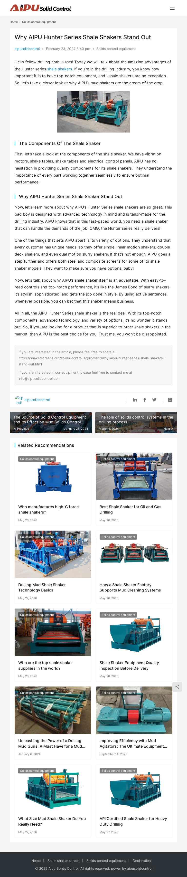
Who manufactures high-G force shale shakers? (48, 509)
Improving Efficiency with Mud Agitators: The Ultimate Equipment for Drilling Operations (132, 743)
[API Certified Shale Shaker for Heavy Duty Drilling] (134, 788)
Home (14, 22)
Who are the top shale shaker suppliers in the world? (45, 665)
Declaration (142, 860)
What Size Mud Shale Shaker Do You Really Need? (52, 821)
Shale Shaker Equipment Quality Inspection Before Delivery (129, 665)
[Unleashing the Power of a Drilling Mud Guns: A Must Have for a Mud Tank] (53, 710)
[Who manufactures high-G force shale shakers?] (53, 476)
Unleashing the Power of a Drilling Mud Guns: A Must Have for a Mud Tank (50, 743)
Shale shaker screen (63, 860)
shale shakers (59, 69)
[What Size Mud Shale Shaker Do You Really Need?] (53, 788)
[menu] (172, 7)
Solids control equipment (116, 49)
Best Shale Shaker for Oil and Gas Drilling (130, 509)
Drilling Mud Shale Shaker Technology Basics (42, 587)
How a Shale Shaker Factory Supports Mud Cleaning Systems (130, 587)
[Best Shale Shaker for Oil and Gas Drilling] (134, 476)
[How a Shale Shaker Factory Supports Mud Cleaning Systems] (134, 554)
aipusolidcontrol (27, 49)
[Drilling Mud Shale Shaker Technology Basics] (53, 554)
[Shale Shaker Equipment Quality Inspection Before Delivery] (134, 632)
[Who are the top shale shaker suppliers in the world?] (53, 632)
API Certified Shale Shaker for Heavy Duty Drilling (133, 821)
